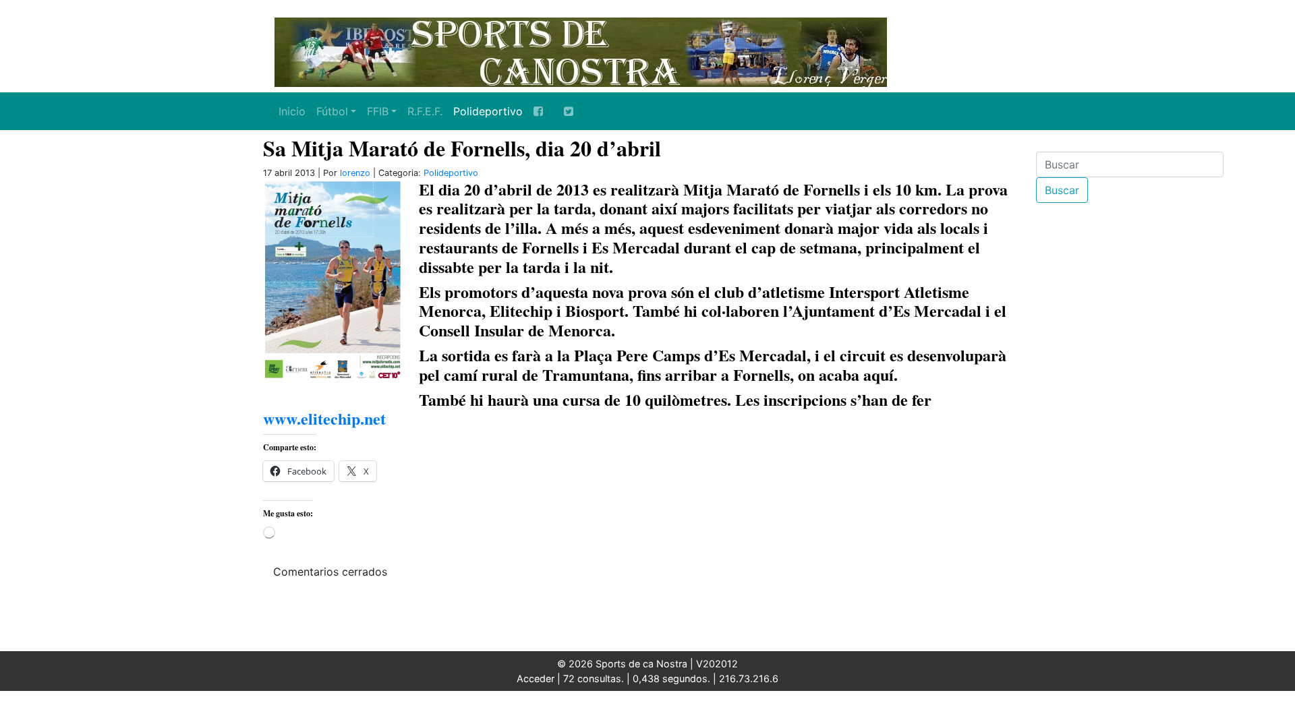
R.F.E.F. (424, 111)
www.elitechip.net (324, 418)
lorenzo (355, 173)
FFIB (377, 111)
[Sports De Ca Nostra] (580, 50)
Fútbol (332, 111)
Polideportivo (488, 111)
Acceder (535, 678)
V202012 (717, 663)
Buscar (1062, 190)
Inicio (292, 111)
